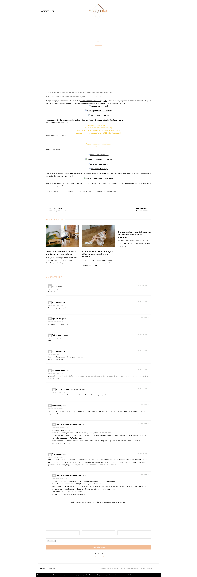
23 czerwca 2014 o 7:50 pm (55, 373)
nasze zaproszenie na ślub (90, 101)
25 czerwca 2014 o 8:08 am (60, 427)
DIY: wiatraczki (142, 211)
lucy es (55, 286)
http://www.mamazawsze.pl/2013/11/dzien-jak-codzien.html (77, 484)
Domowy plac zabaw (57, 211)
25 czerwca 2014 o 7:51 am (55, 408)
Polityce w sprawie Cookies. (125, 575)
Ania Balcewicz (76, 173)
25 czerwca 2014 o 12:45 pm (56, 457)
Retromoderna (58, 335)
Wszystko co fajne (109, 192)
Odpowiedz (143, 285)
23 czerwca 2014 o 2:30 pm (56, 338)
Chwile (99, 192)
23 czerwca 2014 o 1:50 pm (55, 321)
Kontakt (42, 568)
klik (105, 101)
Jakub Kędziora (135, 568)
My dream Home (58, 370)
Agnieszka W (57, 319)
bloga (99, 173)
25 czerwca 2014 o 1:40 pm (59, 478)
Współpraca (52, 568)
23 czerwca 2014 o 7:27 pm (55, 354)
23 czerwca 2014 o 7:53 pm (59, 392)
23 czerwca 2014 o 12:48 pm (56, 289)
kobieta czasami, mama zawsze (68, 389)
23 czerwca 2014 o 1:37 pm (55, 305)
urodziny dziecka (86, 192)
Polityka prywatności (147, 568)
